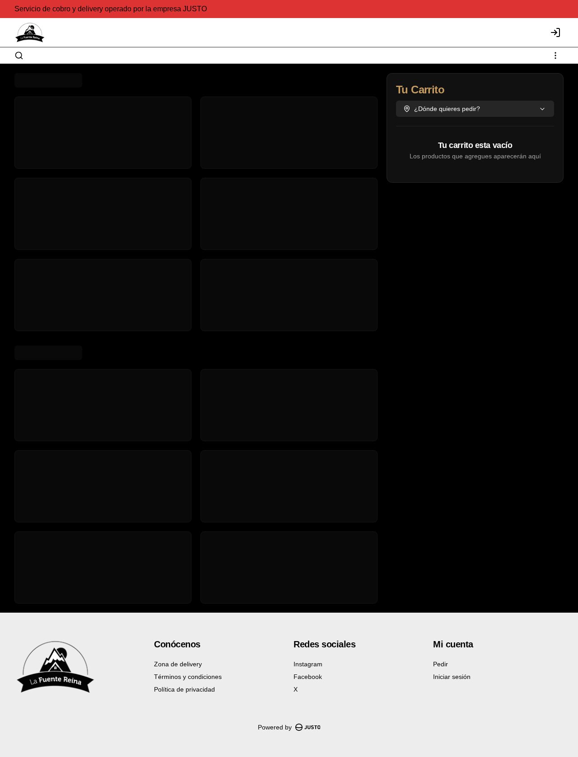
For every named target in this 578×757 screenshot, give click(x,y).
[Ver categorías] (555, 55)
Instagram (308, 664)
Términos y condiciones (188, 676)
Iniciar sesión (452, 676)
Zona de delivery (178, 664)
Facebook (308, 676)
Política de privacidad (184, 689)
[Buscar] (18, 55)
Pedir (440, 664)
